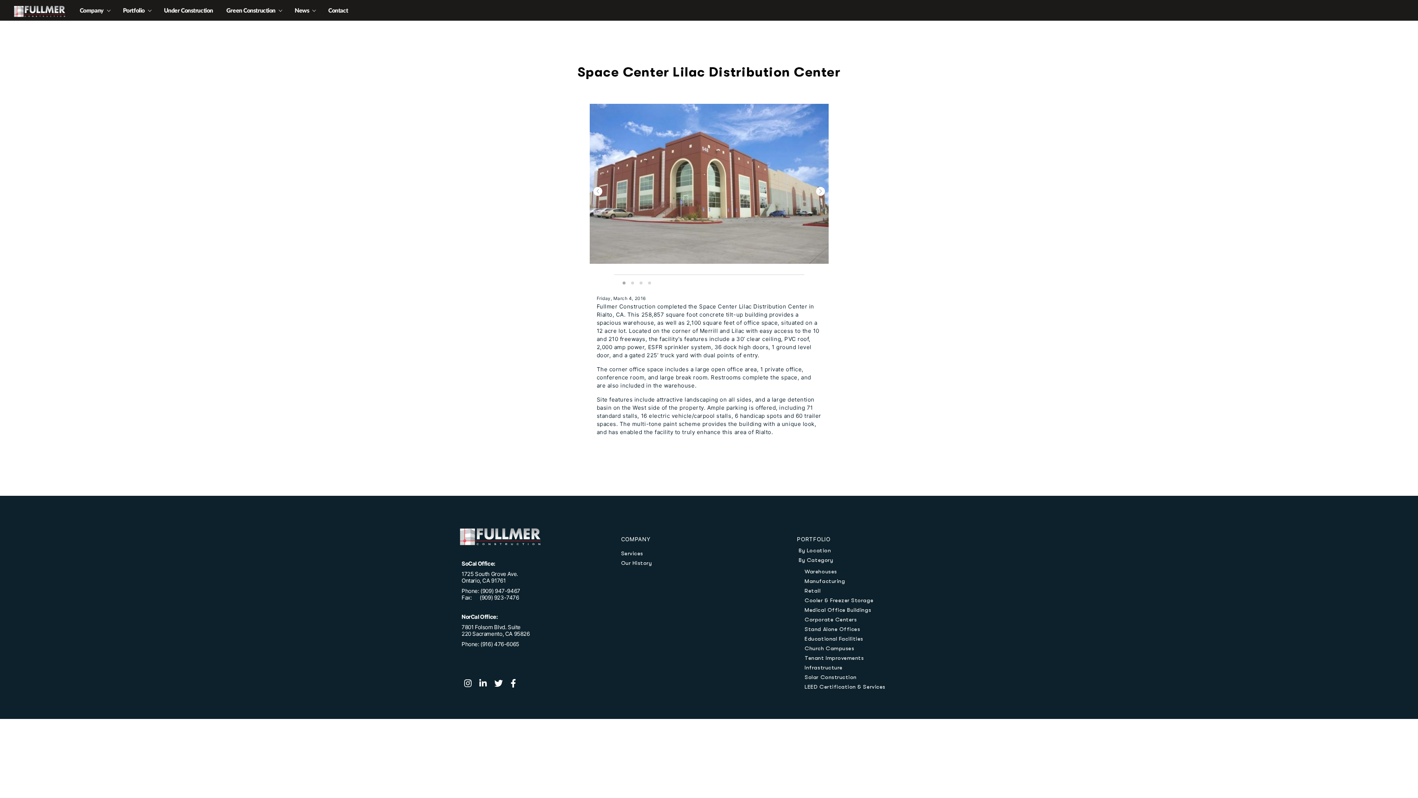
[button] (597, 191)
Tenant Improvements (834, 658)
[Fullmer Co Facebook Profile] (516, 684)
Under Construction (188, 11)
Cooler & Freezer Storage (839, 600)
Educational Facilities (834, 638)
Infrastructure (823, 667)
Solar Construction (831, 677)
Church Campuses (829, 648)
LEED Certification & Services (845, 686)
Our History (636, 563)
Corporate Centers (831, 619)
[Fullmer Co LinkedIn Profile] (486, 684)
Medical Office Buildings (838, 610)
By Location (815, 550)
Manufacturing (825, 581)
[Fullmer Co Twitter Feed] (502, 684)
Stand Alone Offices (832, 629)
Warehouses (821, 571)
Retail (813, 590)
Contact (338, 11)
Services (632, 553)
